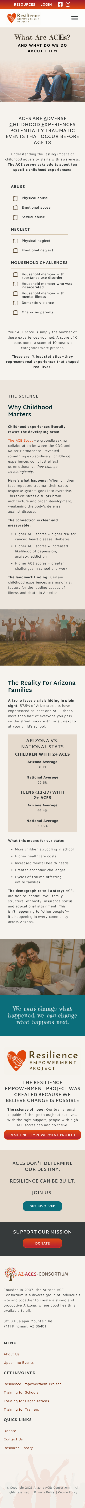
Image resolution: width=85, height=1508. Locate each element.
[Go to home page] (23, 18)
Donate (42, 1243)
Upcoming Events (19, 1362)
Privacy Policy (44, 1492)
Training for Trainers (21, 1409)
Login (46, 4)
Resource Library (18, 1448)
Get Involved (43, 1206)
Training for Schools (21, 1392)
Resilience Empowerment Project (42, 1135)
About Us (11, 1354)
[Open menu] (74, 18)
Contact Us (13, 1439)
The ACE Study (21, 440)
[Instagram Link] (68, 4)
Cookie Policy (68, 1492)
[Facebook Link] (60, 4)
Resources (24, 4)
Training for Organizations (26, 1401)
